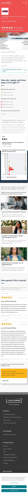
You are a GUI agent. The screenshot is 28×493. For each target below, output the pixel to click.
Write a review (5, 380)
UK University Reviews (9, 414)
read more (4, 65)
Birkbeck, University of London (12, 16)
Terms (4, 452)
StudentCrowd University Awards (12, 417)
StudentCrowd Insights (9, 434)
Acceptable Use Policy (9, 454)
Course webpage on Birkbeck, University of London (12, 70)
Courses (21, 16)
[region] (14, 483)
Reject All (14, 486)
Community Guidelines (9, 423)
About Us (5, 446)
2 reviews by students (18, 27)
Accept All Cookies (14, 490)
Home (2, 16)
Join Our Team (7, 449)
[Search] (23, 3)
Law (25, 16)
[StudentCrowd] (6, 2)
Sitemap (5, 463)
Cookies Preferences (9, 460)
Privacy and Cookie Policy (10, 457)
